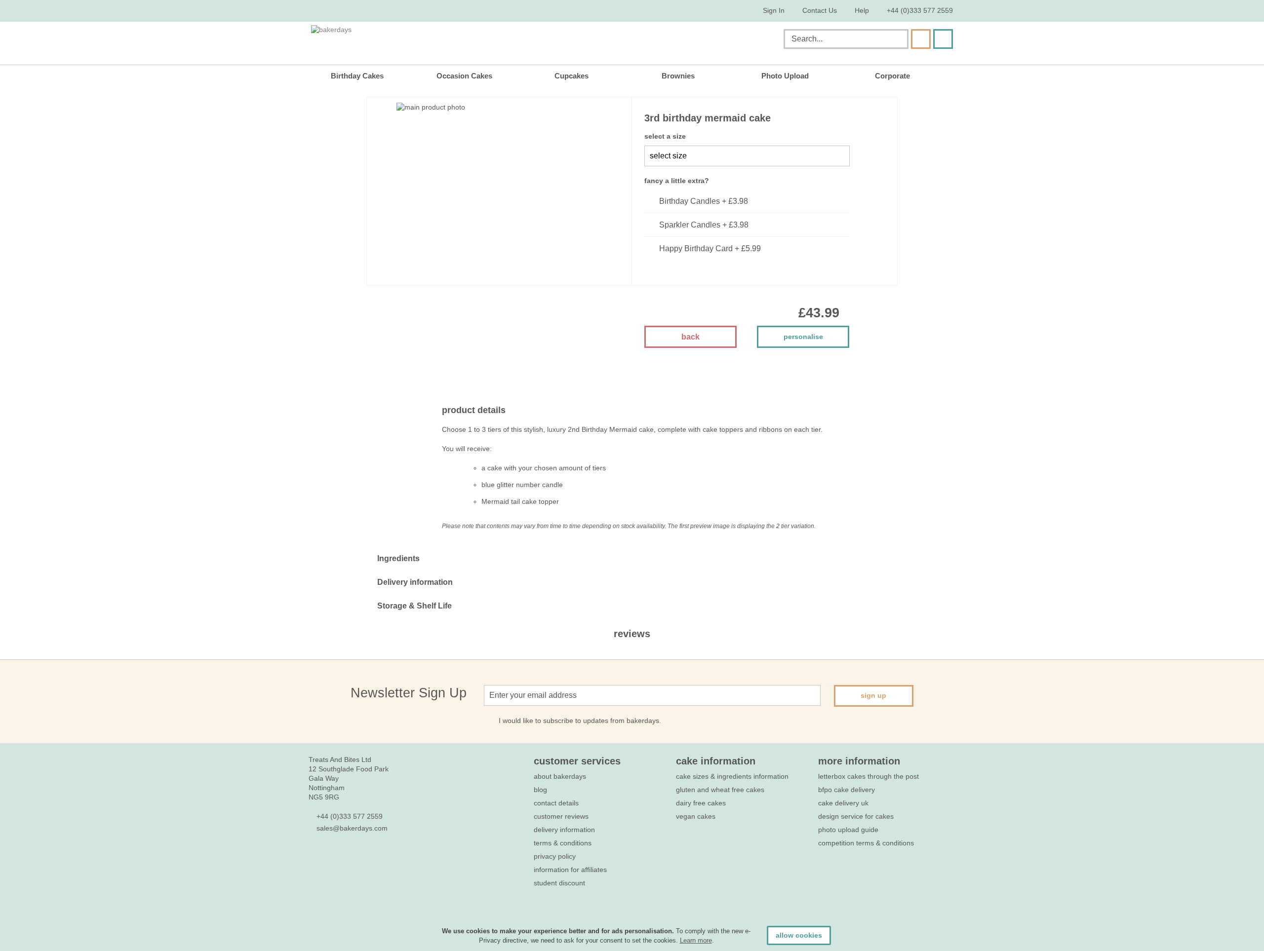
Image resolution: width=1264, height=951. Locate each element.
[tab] (632, 559)
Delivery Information (564, 830)
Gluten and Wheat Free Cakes (720, 790)
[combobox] (846, 39)
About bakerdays (560, 776)
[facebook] (314, 857)
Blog (540, 790)
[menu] (632, 76)
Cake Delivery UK (844, 803)
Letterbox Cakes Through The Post (868, 776)
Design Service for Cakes (856, 816)
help (862, 10)
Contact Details (556, 803)
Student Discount (559, 883)
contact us (819, 10)
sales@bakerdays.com (352, 828)
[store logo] (411, 41)
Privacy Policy (555, 856)
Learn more (696, 940)
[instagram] (367, 857)
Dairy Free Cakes (701, 803)
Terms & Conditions (563, 843)
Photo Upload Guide (848, 830)
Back (690, 337)
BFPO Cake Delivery (846, 790)
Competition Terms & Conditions (866, 843)
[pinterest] (349, 857)
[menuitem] (364, 76)
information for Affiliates (570, 870)
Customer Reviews (561, 816)
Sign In (774, 10)
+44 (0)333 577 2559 (920, 10)
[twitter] (331, 857)
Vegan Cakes (695, 816)
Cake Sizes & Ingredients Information (732, 776)
